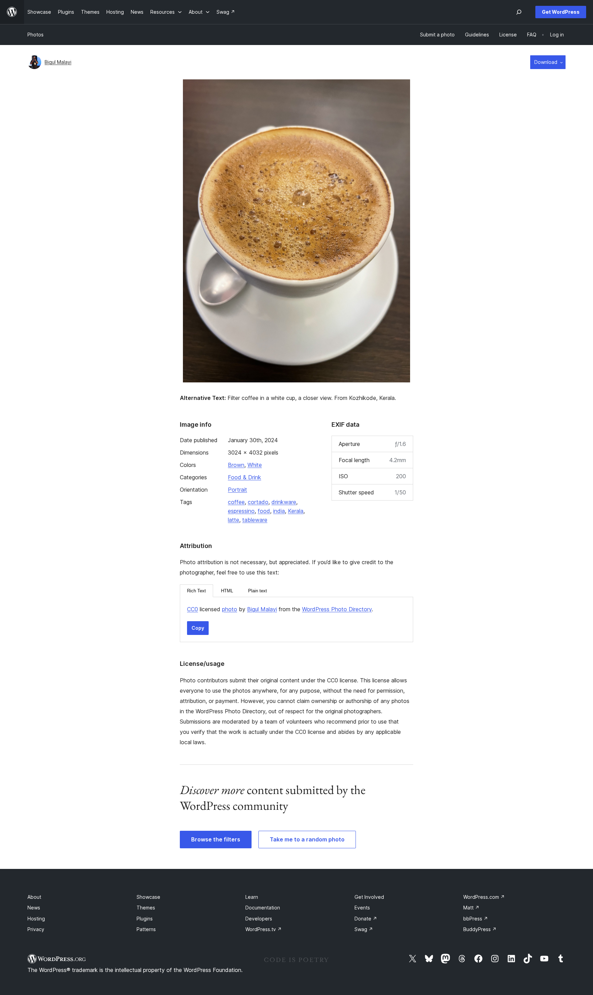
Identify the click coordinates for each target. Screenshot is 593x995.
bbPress (475, 918)
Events (362, 907)
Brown (236, 464)
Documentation (262, 907)
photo (229, 609)
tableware (254, 519)
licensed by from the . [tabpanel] (280, 609)
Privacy (35, 929)
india (279, 510)
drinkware (283, 502)
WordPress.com (484, 897)
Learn (251, 897)
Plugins (145, 918)
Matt (471, 907)
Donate (365, 918)
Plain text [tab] (257, 590)
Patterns (146, 929)
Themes (146, 907)
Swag (363, 929)
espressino (241, 510)
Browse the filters (215, 839)
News (33, 907)
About (34, 897)
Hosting (36, 918)
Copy (197, 628)
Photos (35, 34)
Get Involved (369, 897)
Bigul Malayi (58, 62)
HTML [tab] (227, 590)
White (254, 464)
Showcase (148, 897)
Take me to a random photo (307, 839)
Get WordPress (561, 12)
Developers (258, 918)
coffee (236, 502)
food (264, 510)
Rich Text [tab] (196, 590)
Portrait (237, 489)
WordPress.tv (263, 929)
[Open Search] (518, 12)
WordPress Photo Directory (337, 609)
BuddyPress (480, 929)
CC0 (192, 609)
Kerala (295, 510)
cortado (258, 502)
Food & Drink (244, 477)
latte (233, 519)
